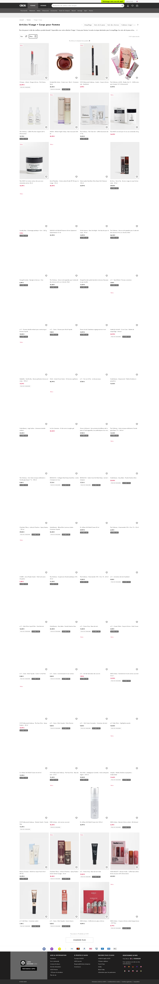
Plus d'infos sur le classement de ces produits (78, 41)
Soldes (100, 967)
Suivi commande (54, 961)
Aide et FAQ (129, 1)
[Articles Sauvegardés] (132, 5)
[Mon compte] (128, 5)
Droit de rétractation (55, 967)
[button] (125, 966)
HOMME (43, 5)
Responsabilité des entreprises (82, 964)
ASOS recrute (78, 961)
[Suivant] (138, 25)
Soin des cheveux (113, 25)
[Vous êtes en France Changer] (137, 1)
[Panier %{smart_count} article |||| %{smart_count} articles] (137, 5)
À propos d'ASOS (79, 958)
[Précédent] (82, 25)
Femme (29, 20)
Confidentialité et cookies (114, 981)
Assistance (53, 958)
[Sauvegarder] (46, 78)
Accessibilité (136, 981)
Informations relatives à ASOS (99, 981)
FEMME (32, 5)
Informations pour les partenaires (107, 972)
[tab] (24, 10)
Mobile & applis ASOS (104, 958)
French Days (101, 964)
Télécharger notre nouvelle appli (113, 1)
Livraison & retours (55, 964)
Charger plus (79, 940)
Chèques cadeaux (103, 961)
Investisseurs (77, 967)
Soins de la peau (99, 25)
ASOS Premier (54, 969)
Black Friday (101, 969)
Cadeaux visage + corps (129, 25)
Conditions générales (127, 981)
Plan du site (53, 975)
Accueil (22, 20)
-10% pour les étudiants (56, 972)
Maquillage (88, 25)
